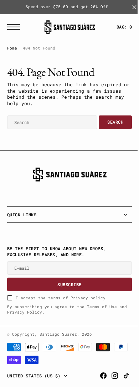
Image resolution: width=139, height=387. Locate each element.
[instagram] (109, 375)
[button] (15, 27)
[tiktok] (121, 375)
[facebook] (98, 375)
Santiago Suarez (58, 334)
